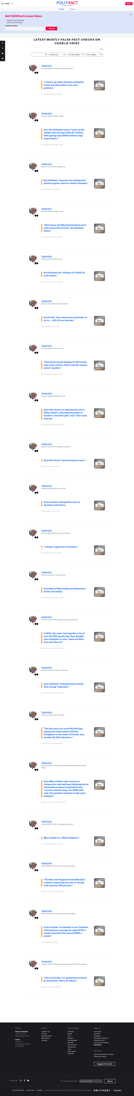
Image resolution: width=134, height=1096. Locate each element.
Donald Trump (46, 1031)
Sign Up (51, 28)
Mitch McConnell (47, 1036)
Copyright (40, 1090)
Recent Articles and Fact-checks (104, 1054)
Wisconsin (71, 1053)
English (61, 9)
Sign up (110, 1081)
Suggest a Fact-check (104, 1064)
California (71, 1031)
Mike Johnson (45, 1038)
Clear (101, 49)
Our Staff (97, 1034)
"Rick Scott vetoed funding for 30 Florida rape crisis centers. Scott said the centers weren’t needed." (65, 365)
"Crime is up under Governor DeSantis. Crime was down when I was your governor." (64, 85)
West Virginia (72, 1051)
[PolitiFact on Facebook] (24, 1080)
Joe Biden (44, 1040)
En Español (97, 1036)
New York (70, 1042)
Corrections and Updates (101, 1042)
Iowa (69, 1036)
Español (72, 9)
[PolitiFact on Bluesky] (28, 1080)
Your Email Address (11, 26)
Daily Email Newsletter (15, 22)
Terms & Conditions (18, 1090)
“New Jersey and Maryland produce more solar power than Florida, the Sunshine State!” (65, 228)
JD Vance (44, 1034)
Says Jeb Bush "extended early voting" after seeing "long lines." (64, 685)
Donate (129, 3)
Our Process (97, 1031)
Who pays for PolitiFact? (101, 1038)
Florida (70, 1034)
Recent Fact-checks (100, 1056)
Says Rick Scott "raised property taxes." (65, 460)
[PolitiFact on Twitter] (21, 1080)
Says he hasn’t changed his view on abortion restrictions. (62, 503)
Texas (69, 1049)
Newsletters (98, 1045)
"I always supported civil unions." (61, 546)
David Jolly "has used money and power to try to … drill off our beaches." (65, 319)
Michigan (70, 1038)
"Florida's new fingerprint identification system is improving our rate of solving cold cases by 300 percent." (64, 882)
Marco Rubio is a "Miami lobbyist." (62, 837)
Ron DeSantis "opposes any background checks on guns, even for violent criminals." (66, 181)
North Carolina (72, 1045)
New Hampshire (72, 1040)
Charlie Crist (47, 66)
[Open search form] (12, 4)
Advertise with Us (99, 1040)
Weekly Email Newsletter (15, 20)
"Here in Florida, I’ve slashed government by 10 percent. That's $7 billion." (65, 979)
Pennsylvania (72, 1047)
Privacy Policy (30, 1090)
